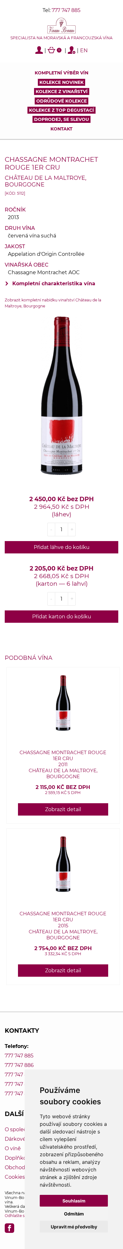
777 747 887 (19, 1075)
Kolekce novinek (61, 82)
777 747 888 (19, 1084)
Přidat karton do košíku (61, 617)
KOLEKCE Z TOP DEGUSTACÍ (61, 110)
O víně (13, 1148)
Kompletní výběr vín (61, 73)
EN (84, 50)
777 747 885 (66, 10)
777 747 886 (19, 1065)
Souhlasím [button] (73, 1200)
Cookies (15, 1177)
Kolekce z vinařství (62, 91)
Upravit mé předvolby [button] (74, 1226)
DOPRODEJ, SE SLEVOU (61, 119)
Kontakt (61, 129)
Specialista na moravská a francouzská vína (61, 38)
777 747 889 (19, 1094)
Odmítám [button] (74, 1213)
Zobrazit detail (63, 809)
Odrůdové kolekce (61, 101)
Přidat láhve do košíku (62, 547)
